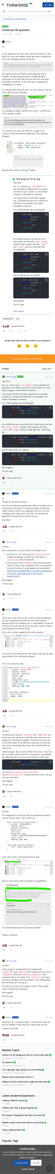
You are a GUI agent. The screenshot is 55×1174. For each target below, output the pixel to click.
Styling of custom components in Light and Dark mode (24, 1081)
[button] (2, 5)
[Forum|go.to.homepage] (19, 5)
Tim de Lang (11, 376)
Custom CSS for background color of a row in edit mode (25, 1055)
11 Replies (6, 1103)
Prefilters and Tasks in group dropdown (18, 1108)
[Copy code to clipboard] (46, 214)
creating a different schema (13, 1100)
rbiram (8, 42)
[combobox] (27, 11)
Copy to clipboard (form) (12, 1130)
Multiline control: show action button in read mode (23, 1122)
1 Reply (5, 1125)
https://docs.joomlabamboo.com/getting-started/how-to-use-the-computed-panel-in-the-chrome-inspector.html (30, 573)
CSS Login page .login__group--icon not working (21, 1069)
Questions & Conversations (15, 19)
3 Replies (5, 1111)
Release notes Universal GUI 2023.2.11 (18, 1077)
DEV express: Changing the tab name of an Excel (22, 1115)
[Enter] (4, 11)
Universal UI (8, 318)
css (17, 318)
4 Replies (5, 1118)
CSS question (7, 1062)
